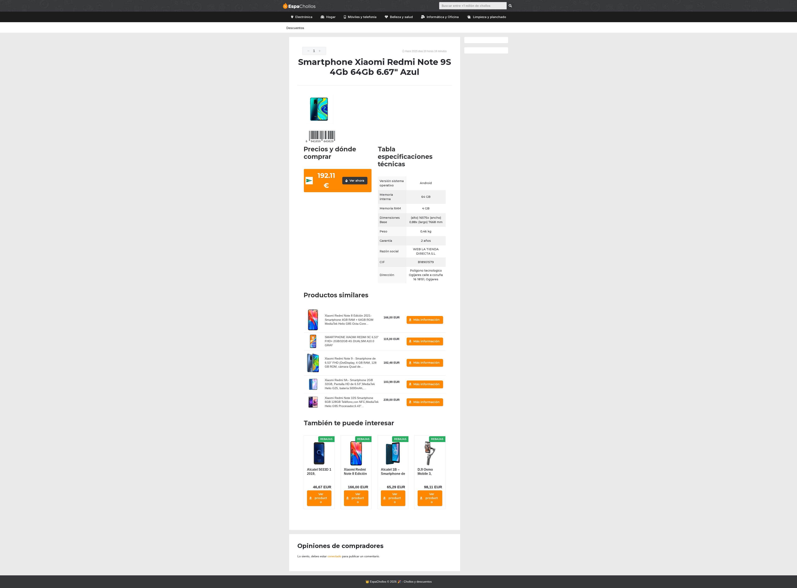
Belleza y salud (401, 17)
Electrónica (303, 17)
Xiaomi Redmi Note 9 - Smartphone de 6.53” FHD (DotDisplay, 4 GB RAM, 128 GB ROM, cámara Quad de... (350, 362)
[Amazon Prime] (389, 322)
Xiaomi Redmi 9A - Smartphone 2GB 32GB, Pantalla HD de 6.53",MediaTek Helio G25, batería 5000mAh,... (350, 384)
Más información (426, 320)
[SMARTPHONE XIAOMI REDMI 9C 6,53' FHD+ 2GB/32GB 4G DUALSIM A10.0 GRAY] (313, 341)
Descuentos (295, 28)
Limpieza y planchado (489, 17)
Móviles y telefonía (362, 17)
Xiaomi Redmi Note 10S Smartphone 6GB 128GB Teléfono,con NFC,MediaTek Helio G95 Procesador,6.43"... (352, 402)
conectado (334, 556)
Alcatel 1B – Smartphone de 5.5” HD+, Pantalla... (393, 472)
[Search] (510, 5)
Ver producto (321, 498)
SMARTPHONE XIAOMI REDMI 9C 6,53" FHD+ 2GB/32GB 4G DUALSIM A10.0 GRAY (352, 341)
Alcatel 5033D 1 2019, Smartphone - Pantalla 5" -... (319, 472)
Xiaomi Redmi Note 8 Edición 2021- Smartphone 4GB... (355, 472)
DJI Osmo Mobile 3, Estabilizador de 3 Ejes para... (428, 472)
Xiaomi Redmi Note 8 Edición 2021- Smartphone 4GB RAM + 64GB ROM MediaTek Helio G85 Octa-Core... (349, 319)
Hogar (331, 17)
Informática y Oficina (443, 17)
